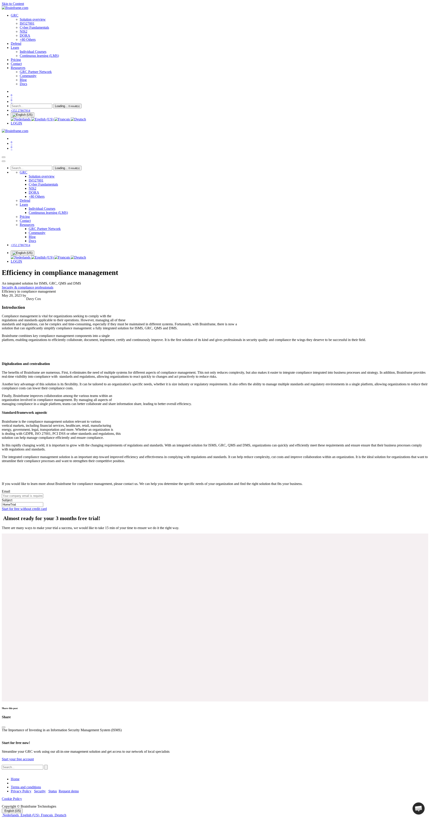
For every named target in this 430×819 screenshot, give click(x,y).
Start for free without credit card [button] (24, 509)
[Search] (46, 767)
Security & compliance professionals (27, 287)
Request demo (69, 791)
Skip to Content (13, 4)
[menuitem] (14, 15)
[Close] (3, 161)
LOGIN (16, 123)
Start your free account (18, 759)
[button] (419, 808)
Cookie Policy (12, 799)
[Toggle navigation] (3, 157)
